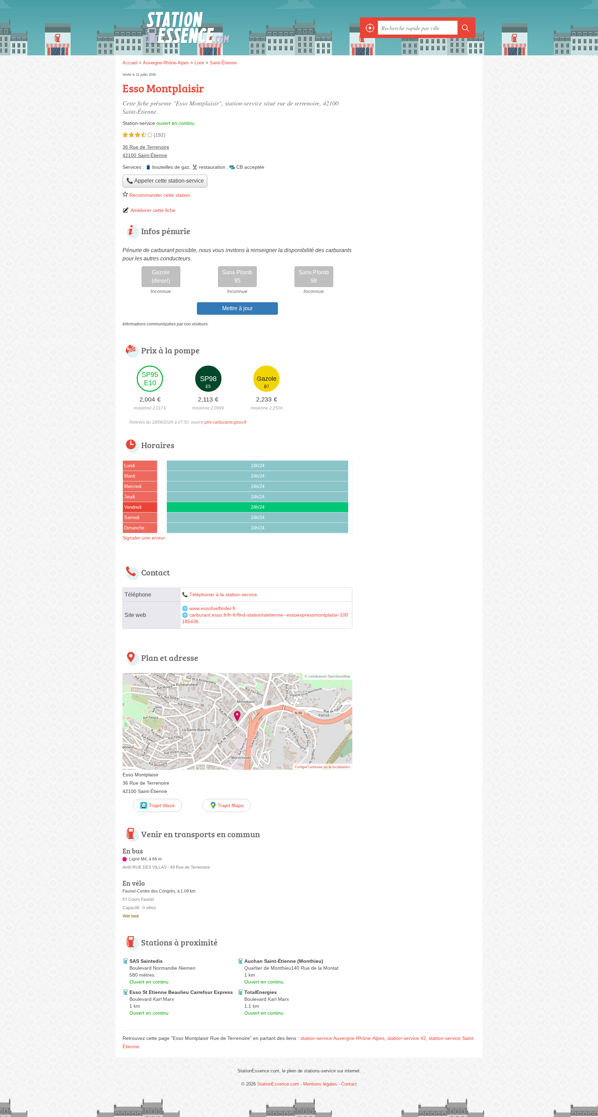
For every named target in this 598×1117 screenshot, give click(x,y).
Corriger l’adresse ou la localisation (322, 767)
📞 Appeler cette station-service (165, 181)
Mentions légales (320, 1084)
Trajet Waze (162, 805)
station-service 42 (406, 1038)
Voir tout (131, 916)
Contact (349, 1084)
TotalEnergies (260, 992)
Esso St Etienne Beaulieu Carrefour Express (181, 992)
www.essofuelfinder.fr (212, 608)
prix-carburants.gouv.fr (225, 422)
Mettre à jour (237, 308)
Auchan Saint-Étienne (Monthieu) (283, 961)
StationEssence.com (199, 27)
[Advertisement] (417, 725)
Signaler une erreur (144, 538)
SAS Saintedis (146, 961)
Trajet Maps (231, 805)
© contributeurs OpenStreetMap (327, 676)
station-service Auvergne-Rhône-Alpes (342, 1038)
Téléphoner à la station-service (223, 594)
